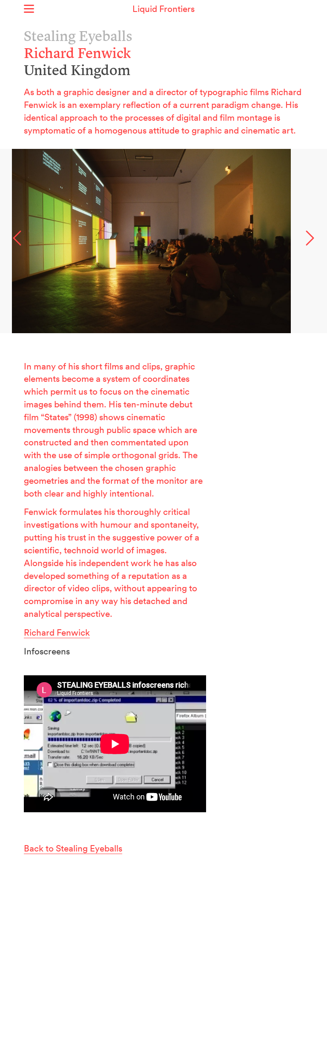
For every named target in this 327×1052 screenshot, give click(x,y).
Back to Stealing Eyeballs (73, 848)
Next (310, 238)
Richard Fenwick (57, 632)
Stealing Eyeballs (78, 37)
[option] (163, 241)
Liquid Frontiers (163, 8)
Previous (17, 238)
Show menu (29, 9)
